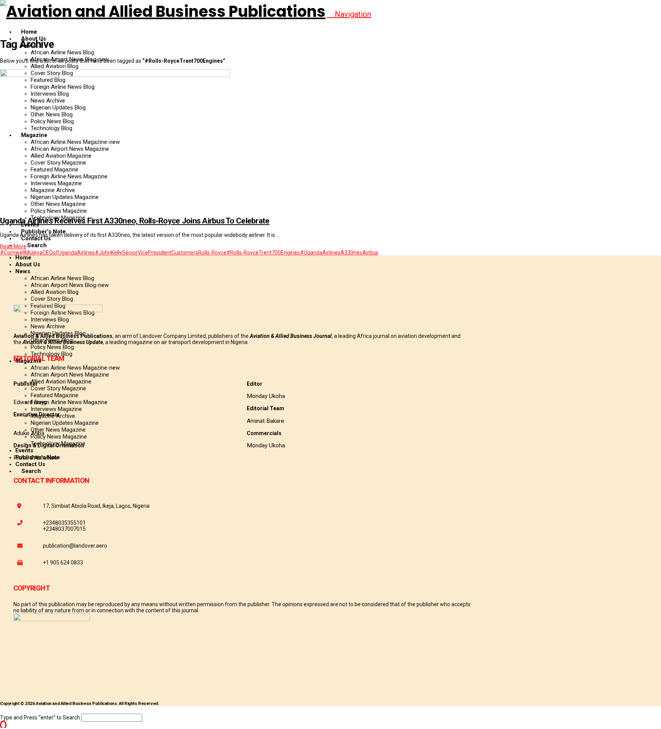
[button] (349, 14)
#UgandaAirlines (320, 253)
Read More (13, 246)
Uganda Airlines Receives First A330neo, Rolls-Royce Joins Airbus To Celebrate (134, 220)
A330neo (351, 253)
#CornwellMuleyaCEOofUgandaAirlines (47, 253)
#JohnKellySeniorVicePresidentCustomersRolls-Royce (160, 253)
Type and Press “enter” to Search (40, 717)
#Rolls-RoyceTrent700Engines (263, 253)
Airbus (370, 253)
